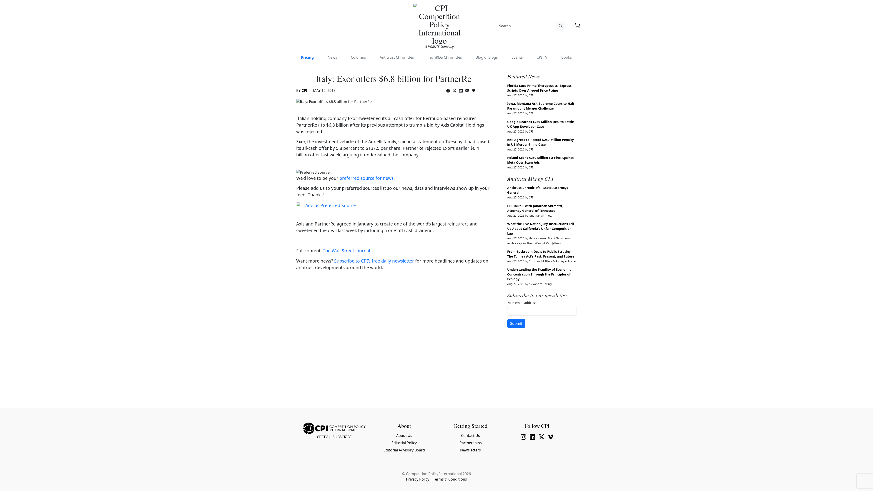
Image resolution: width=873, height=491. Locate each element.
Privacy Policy (417, 479)
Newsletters (470, 450)
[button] (577, 25)
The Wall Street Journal (346, 251)
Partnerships (470, 442)
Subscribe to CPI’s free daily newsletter (374, 261)
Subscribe (342, 436)
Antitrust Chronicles (397, 57)
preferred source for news (366, 178)
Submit (516, 323)
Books (566, 57)
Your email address (522, 303)
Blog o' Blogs (487, 57)
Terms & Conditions (450, 479)
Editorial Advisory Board (404, 450)
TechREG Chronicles (445, 57)
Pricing (307, 57)
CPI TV (542, 57)
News (332, 57)
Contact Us (470, 435)
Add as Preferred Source (330, 205)
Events (517, 57)
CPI (304, 90)
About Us (404, 435)
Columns (358, 57)
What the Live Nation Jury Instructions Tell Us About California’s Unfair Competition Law (540, 228)
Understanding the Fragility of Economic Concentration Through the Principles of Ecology (539, 274)
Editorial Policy (404, 442)
